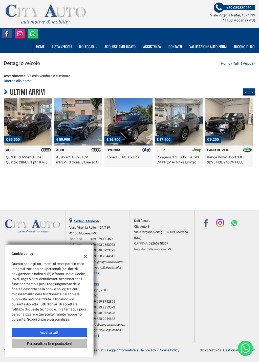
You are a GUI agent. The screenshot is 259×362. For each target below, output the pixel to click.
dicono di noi (244, 46)
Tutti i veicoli (243, 63)
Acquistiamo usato (120, 46)
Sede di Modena (86, 221)
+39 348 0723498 (103, 250)
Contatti (175, 46)
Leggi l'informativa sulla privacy (131, 350)
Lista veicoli (62, 46)
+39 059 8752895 (103, 301)
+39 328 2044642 (103, 256)
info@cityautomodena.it (108, 262)
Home (40, 46)
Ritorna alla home (17, 81)
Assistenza (152, 46)
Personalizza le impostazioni (49, 344)
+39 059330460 (102, 239)
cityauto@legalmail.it (106, 267)
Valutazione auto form (208, 46)
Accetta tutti (49, 332)
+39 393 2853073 (103, 245)
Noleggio (87, 46)
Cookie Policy (169, 350)
